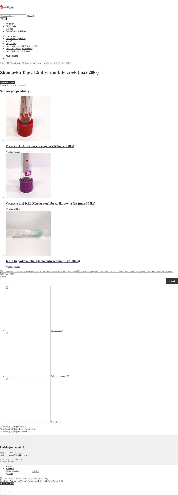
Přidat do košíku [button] (13, 152)
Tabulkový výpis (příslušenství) (19, 48)
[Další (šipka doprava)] (4, 489)
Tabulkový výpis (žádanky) (18, 51)
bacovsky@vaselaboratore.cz (17, 455)
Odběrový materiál (15, 63)
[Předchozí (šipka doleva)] (1, 489)
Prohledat (10, 468)
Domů (3, 63)
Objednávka (11, 26)
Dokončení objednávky (16, 31)
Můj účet (9, 29)
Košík (9, 474)
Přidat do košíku (7, 82)
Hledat (30, 16)
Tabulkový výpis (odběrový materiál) (22, 46)
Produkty (10, 24)
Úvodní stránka (12, 36)
